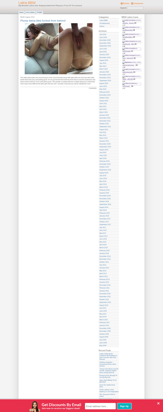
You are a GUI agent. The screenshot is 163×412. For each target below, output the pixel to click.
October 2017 (104, 222)
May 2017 (102, 233)
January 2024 (104, 72)
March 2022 (103, 112)
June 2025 (103, 49)
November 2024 (105, 57)
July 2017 (102, 227)
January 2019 (104, 193)
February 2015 (104, 250)
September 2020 (105, 147)
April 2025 (103, 52)
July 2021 (102, 132)
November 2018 (105, 199)
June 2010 (103, 311)
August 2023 (103, 83)
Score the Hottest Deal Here (107, 386)
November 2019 (105, 164)
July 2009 (102, 340)
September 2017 (105, 224)
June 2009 (103, 343)
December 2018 (105, 196)
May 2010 (102, 314)
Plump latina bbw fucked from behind (42, 20)
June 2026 (103, 37)
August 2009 (103, 337)
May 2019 (102, 181)
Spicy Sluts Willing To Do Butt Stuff (108, 381)
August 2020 (103, 150)
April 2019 (103, 184)
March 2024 (103, 69)
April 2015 (103, 245)
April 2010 (103, 317)
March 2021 (103, 138)
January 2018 (104, 216)
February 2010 (104, 322)
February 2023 (104, 92)
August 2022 (103, 101)
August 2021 (103, 129)
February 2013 (104, 279)
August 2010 (103, 305)
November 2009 (105, 331)
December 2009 (105, 328)
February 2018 (104, 213)
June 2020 (103, 155)
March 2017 (103, 236)
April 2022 (103, 109)
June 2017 (103, 230)
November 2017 (105, 219)
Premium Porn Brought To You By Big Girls (108, 376)
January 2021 (104, 141)
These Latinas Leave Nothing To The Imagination (109, 390)
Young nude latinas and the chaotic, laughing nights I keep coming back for (108, 370)
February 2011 (104, 288)
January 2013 (104, 282)
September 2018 (105, 204)
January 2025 (104, 54)
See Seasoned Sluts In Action (107, 395)
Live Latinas (30, 12)
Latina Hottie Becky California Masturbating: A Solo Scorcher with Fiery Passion (108, 356)
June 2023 (103, 86)
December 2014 (105, 256)
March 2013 (103, 276)
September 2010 (105, 302)
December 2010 (105, 294)
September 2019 (105, 170)
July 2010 (102, 308)
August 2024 (103, 60)
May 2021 (102, 135)
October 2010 (104, 299)
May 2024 (102, 66)
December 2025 (105, 40)
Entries (126, 3)
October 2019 (104, 167)
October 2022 (104, 98)
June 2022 (103, 103)
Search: (123, 8)
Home (21, 12)
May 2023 (102, 89)
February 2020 (104, 161)
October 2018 (104, 201)
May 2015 (102, 242)
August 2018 (103, 207)
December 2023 (105, 75)
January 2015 (104, 253)
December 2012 (105, 285)
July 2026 (102, 34)
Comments (138, 3)
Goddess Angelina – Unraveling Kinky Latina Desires (107, 364)
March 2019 (103, 187)
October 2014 (104, 262)
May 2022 (102, 106)
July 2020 (102, 152)
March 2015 (103, 248)
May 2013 (102, 271)
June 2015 (103, 239)
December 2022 (105, 95)
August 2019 (103, 173)
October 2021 (104, 124)
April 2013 (103, 273)
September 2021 (105, 127)
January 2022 (104, 115)
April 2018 (103, 210)
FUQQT (39, 12)
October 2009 (104, 334)
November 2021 (105, 121)
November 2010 (105, 296)
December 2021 (105, 118)
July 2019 (102, 175)
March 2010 (103, 320)
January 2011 (104, 291)
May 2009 (102, 345)
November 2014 (105, 259)
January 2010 (104, 325)
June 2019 (103, 178)
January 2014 (104, 268)
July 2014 (102, 265)
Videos (101, 26)
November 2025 (105, 43)
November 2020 (105, 144)
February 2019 (104, 190)
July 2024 (102, 63)
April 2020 (103, 158)
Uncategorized (104, 23)
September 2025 (105, 46)
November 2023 (105, 78)
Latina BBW (26, 3)
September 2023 (105, 80)
